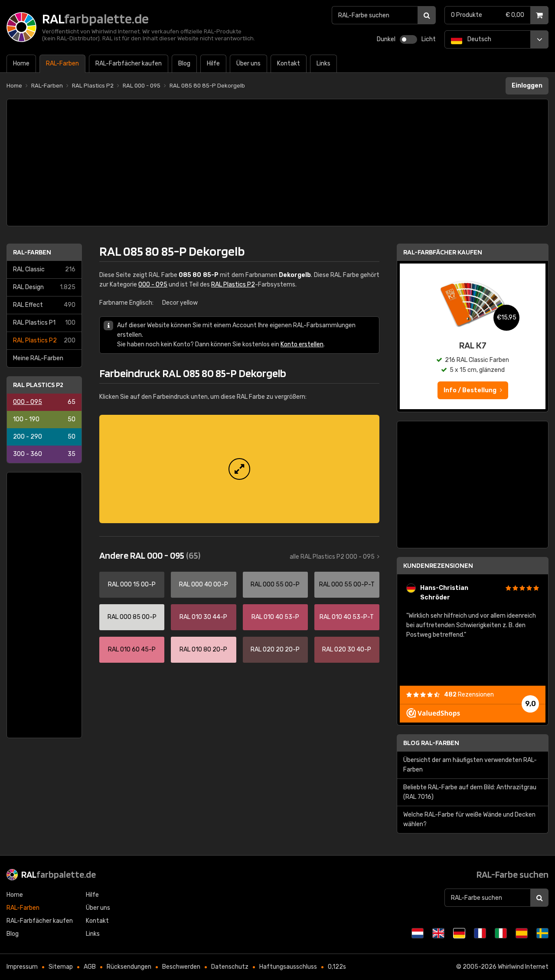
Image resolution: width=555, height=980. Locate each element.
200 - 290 (44, 436)
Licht (428, 39)
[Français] (480, 933)
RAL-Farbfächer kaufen (442, 252)
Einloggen (527, 85)
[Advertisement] (277, 162)
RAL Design (44, 287)
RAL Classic (44, 269)
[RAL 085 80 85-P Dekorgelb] (239, 469)
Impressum (22, 966)
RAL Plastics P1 (44, 322)
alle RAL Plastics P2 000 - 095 (332, 556)
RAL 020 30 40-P (346, 649)
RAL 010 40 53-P (275, 617)
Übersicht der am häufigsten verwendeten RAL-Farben (470, 764)
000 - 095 (44, 402)
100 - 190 (44, 419)
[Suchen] (427, 15)
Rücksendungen (129, 966)
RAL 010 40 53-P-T (347, 617)
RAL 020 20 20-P (275, 649)
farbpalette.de (58, 874)
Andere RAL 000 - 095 (149, 555)
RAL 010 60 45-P (132, 649)
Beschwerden (181, 966)
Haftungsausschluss (288, 966)
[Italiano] (501, 933)
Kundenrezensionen (438, 565)
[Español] (522, 933)
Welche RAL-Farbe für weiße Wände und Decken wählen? (469, 819)
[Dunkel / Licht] (408, 39)
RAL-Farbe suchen (512, 874)
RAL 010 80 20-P (203, 649)
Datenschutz (229, 966)
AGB (90, 966)
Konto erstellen (302, 344)
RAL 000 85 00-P (132, 617)
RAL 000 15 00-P (132, 584)
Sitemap (61, 966)
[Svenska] (542, 933)
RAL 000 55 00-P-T (347, 584)
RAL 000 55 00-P (275, 584)
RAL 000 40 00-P (203, 584)
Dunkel (386, 39)
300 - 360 (44, 454)
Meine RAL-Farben (38, 358)
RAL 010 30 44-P (203, 617)
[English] (438, 933)
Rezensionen (469, 694)
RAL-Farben (32, 252)
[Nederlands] (417, 933)
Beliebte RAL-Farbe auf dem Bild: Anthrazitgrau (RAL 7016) (469, 792)
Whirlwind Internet (523, 966)
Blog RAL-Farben (431, 743)
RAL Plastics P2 (44, 340)
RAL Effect (44, 305)
